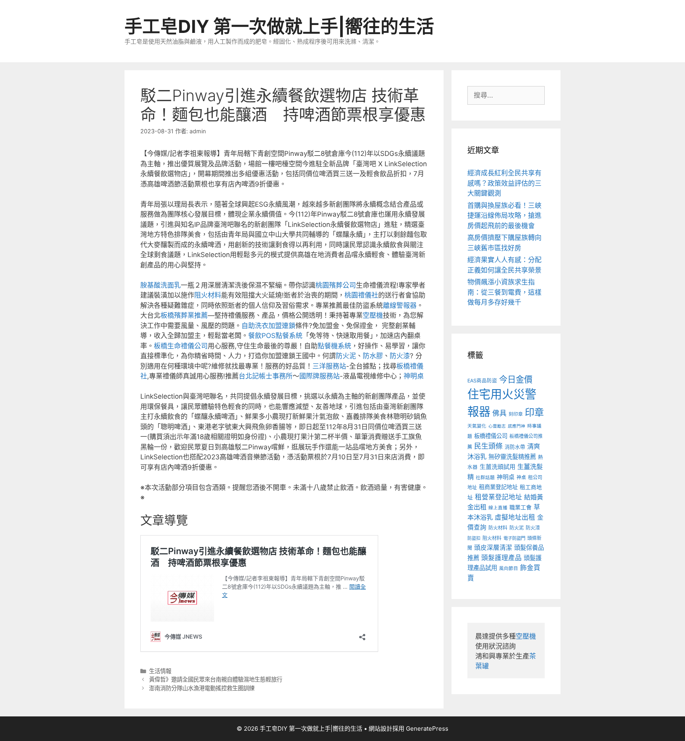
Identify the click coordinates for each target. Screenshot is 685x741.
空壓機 (373, 315)
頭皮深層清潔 (493, 547)
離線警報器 (400, 305)
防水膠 (373, 356)
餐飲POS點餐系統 (275, 336)
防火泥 (346, 356)
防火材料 (497, 528)
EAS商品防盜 (482, 381)
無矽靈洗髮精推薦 (512, 457)
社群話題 (485, 477)
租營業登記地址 (498, 497)
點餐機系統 (334, 346)
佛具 (499, 413)
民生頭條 (488, 446)
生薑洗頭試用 (497, 466)
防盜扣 (473, 538)
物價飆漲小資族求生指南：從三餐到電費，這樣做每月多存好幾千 (504, 292)
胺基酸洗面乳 (160, 285)
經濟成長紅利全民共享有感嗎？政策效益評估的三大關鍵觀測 (504, 183)
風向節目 (508, 568)
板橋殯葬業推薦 (184, 315)
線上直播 (497, 508)
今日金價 (515, 379)
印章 (534, 412)
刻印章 (516, 414)
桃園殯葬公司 (336, 285)
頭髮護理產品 (501, 558)
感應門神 (516, 426)
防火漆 (400, 356)
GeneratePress (427, 728)
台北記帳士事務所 (266, 376)
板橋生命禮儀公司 (181, 346)
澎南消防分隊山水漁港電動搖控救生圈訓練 (201, 688)
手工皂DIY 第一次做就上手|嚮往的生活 (279, 26)
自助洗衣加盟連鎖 (268, 326)
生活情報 (160, 671)
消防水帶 (515, 447)
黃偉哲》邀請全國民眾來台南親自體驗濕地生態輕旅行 (215, 679)
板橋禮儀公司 (490, 435)
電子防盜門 (514, 538)
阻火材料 (207, 295)
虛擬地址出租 (515, 517)
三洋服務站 (329, 366)
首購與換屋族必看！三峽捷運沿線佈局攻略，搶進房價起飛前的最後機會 (504, 216)
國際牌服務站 (319, 376)
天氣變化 (476, 426)
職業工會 (520, 507)
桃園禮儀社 (361, 295)
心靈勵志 (497, 426)
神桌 (521, 477)
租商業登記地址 (498, 487)
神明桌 (414, 376)
